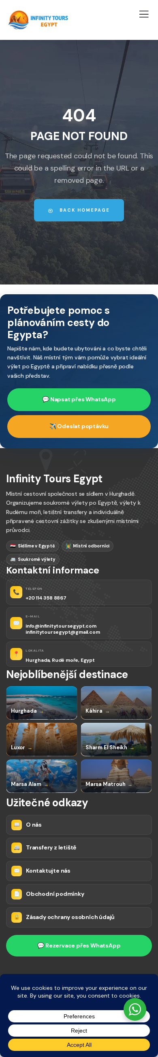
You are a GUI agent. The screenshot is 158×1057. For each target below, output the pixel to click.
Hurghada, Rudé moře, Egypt (60, 660)
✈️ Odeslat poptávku (79, 426)
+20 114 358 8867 (46, 598)
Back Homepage (84, 210)
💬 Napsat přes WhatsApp (79, 399)
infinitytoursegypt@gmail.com (63, 632)
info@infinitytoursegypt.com (61, 626)
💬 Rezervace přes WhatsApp (78, 945)
